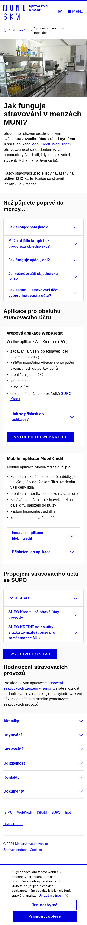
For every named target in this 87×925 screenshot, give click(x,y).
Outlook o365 (13, 824)
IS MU (8, 812)
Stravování (13, 749)
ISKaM (42, 812)
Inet (68, 812)
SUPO (56, 812)
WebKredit (60, 144)
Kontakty (11, 777)
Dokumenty (13, 791)
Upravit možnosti (51, 895)
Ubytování (12, 735)
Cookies (36, 849)
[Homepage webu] (26, 12)
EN (61, 11)
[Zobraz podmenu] (76, 721)
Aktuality (11, 721)
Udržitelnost (14, 763)
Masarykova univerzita (31, 843)
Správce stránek (15, 849)
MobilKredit (40, 144)
